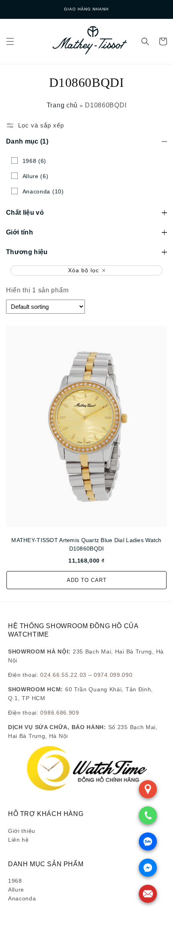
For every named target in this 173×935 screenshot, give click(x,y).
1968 (15, 880)
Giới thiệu (21, 831)
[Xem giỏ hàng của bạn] (163, 41)
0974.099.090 (113, 675)
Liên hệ (18, 839)
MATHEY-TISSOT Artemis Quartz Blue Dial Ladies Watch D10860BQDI (86, 544)
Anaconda (22, 898)
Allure (16, 889)
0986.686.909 (59, 712)
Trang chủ (62, 105)
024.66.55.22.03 (63, 675)
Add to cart (87, 580)
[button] (10, 41)
